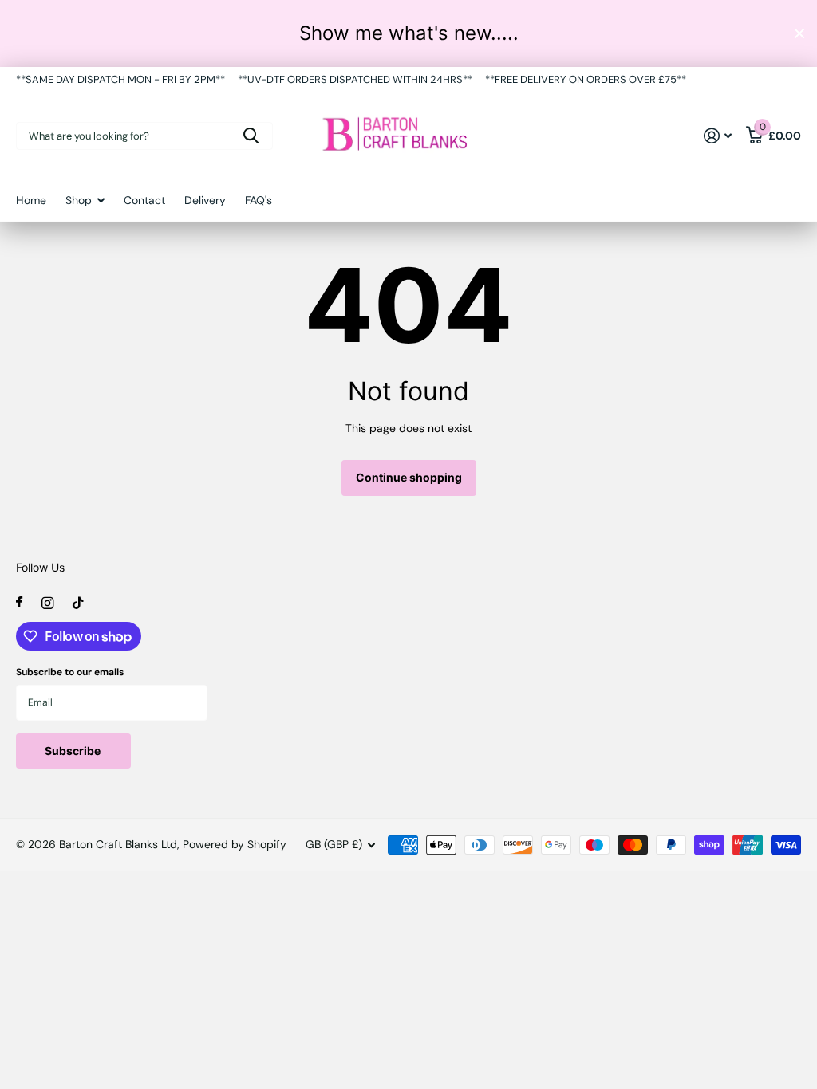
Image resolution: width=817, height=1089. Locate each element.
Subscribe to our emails (70, 672)
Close (799, 33)
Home (31, 200)
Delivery (205, 200)
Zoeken (251, 136)
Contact (144, 200)
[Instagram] (47, 603)
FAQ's (258, 200)
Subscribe (74, 750)
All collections (85, 208)
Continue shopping (409, 477)
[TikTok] (78, 603)
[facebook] (19, 602)
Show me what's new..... (409, 33)
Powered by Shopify (234, 844)
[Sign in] (717, 136)
